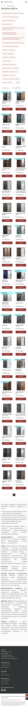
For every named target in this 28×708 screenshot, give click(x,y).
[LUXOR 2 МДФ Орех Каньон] (7, 252)
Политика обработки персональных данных (11, 700)
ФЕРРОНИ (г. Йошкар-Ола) (9, 50)
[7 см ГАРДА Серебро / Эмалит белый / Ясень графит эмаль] (7, 408)
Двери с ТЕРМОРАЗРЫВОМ (9, 20)
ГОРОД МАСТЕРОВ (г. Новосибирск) (11, 68)
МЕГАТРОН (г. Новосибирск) (9, 75)
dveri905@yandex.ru (5, 667)
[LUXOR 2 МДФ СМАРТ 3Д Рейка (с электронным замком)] (21, 252)
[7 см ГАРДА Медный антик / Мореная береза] (21, 385)
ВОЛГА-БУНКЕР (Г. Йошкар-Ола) (10, 71)
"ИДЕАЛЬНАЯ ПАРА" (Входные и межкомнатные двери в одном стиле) (13, 28)
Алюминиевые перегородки (7, 656)
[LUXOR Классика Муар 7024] (7, 341)
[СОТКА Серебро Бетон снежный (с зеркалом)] (21, 185)
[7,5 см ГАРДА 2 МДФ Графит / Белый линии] (21, 408)
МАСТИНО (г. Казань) (7, 82)
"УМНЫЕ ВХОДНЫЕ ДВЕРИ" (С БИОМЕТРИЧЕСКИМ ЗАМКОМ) (9, 33)
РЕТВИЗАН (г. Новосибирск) (9, 57)
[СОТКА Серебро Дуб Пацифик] (7, 207)
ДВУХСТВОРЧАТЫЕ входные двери (10, 46)
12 (21, 494)
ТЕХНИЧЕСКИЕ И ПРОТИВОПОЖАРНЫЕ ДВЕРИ (13, 42)
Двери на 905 (8, 2)
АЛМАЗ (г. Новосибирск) (8, 53)
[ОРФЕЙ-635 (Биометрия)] (7, 274)
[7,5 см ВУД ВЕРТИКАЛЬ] (21, 341)
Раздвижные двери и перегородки (9, 658)
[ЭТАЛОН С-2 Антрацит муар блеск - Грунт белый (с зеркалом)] (21, 452)
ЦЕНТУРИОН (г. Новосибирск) (9, 64)
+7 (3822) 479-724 (5, 664)
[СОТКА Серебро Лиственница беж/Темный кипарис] (7, 185)
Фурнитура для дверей (6, 655)
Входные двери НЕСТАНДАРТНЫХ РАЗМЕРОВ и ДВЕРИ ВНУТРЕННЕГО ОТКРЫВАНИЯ (13, 38)
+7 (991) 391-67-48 (5, 665)
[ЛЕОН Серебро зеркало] (7, 229)
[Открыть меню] (2, 2)
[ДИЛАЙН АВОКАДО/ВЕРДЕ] (21, 118)
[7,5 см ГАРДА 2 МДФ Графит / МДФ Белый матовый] (7, 430)
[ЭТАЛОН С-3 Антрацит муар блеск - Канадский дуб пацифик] (21, 475)
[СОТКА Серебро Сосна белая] (21, 207)
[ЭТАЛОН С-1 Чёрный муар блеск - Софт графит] (7, 452)
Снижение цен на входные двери (10, 17)
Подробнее (7, 109)
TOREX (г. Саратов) (7, 61)
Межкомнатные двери (6, 651)
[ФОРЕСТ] (7, 140)
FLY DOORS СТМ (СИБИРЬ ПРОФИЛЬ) (11, 79)
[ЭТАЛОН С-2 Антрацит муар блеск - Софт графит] (7, 475)
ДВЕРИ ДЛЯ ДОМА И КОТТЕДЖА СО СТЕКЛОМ (13, 13)
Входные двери (4, 653)
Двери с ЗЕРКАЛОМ (7, 24)
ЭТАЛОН (18, 82)
